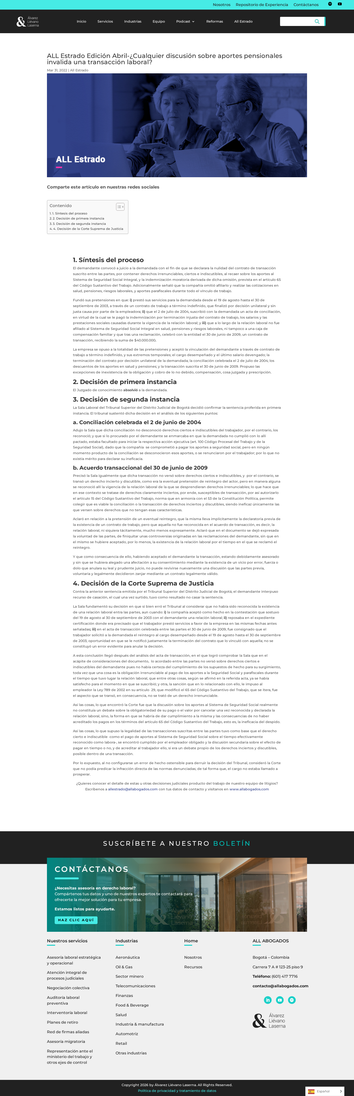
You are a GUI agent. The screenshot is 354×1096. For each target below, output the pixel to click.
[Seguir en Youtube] (340, 4)
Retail (121, 1043)
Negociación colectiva (68, 988)
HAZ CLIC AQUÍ (76, 920)
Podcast (183, 22)
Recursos (193, 967)
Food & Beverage (132, 1005)
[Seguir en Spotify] (330, 4)
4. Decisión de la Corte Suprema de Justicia (88, 229)
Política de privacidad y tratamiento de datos (177, 1091)
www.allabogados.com (249, 789)
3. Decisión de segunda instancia (79, 224)
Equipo (159, 22)
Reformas (214, 22)
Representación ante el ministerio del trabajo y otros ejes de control (70, 1057)
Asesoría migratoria (66, 1041)
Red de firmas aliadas (68, 1032)
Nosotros (221, 5)
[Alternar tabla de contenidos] (117, 207)
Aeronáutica (128, 957)
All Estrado (243, 22)
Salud (121, 1015)
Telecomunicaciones (135, 986)
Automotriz (127, 1034)
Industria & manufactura (140, 1024)
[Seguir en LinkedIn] (268, 1000)
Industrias (132, 22)
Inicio (81, 22)
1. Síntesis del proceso (69, 213)
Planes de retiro (62, 1022)
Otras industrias (131, 1053)
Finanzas (124, 995)
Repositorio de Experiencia (262, 5)
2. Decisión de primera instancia (78, 218)
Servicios (105, 22)
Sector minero (130, 976)
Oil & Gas (124, 967)
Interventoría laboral (67, 1012)
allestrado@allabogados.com (133, 789)
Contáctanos (306, 5)
